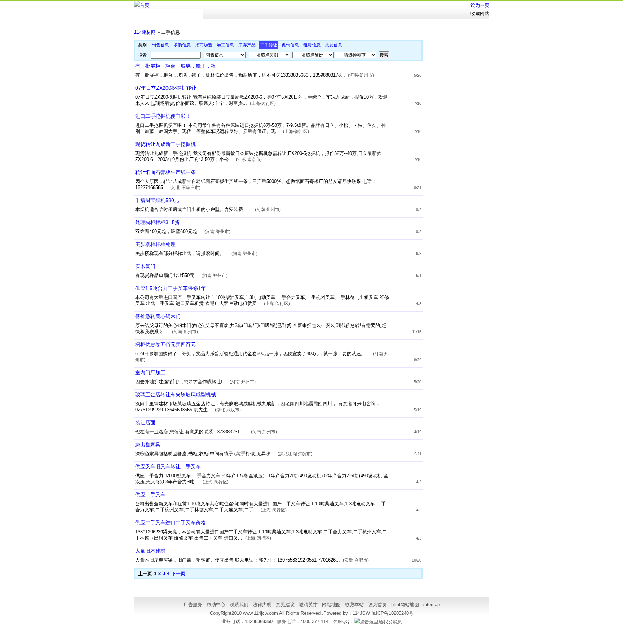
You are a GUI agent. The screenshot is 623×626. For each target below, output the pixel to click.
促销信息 (290, 45)
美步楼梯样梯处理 (155, 244)
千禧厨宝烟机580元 (157, 200)
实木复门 (145, 266)
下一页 (178, 573)
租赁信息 (312, 45)
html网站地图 (405, 604)
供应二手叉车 (150, 494)
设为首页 (377, 604)
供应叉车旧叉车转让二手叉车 (168, 466)
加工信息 (225, 45)
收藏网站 (479, 13)
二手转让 (268, 45)
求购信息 (182, 45)
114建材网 (145, 32)
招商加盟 (203, 45)
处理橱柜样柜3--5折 (157, 222)
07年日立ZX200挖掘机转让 (165, 88)
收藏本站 (354, 604)
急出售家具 (147, 444)
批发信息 (333, 45)
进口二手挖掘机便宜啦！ (163, 116)
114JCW (361, 613)
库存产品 (247, 45)
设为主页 (479, 5)
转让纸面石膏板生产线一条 (165, 172)
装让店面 (145, 422)
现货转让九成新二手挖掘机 (165, 144)
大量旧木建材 (150, 551)
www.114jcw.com (260, 613)
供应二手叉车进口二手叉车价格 (170, 523)
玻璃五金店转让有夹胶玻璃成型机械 (175, 394)
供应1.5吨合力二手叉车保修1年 (170, 288)
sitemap (431, 604)
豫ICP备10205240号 (392, 613)
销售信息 (160, 45)
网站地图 (331, 604)
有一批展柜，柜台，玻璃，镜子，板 (175, 66)
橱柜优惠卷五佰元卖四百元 (165, 344)
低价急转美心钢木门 (158, 316)
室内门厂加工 (150, 372)
